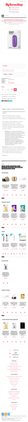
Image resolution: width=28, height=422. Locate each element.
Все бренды (10, 22)
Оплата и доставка (14, 367)
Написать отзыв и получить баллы (18, 109)
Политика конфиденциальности (14, 369)
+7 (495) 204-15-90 (15, 9)
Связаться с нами (14, 382)
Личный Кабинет (14, 404)
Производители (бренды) (14, 391)
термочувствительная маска (6, 168)
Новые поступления (14, 394)
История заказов (14, 406)
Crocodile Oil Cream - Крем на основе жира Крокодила (5, 186)
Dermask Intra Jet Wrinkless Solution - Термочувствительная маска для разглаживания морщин (5, 275)
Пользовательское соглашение (14, 366)
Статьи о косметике (14, 379)
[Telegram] (11, 101)
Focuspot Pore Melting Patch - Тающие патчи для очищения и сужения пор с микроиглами (22, 216)
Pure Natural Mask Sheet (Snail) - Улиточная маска (22, 303)
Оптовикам (14, 396)
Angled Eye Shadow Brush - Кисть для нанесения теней (5, 245)
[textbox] (15, 16)
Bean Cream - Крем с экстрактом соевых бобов (22, 245)
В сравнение (8, 254)
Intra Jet (8, 166)
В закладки (12, 89)
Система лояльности (14, 381)
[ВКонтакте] (2, 101)
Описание (4, 109)
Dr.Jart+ (9, 78)
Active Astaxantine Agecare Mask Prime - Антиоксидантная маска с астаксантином (22, 333)
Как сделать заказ (14, 364)
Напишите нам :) (15, 357)
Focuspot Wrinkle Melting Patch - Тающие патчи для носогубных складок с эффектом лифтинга (14, 216)
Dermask (3, 166)
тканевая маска (11, 167)
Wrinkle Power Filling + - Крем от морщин (23, 186)
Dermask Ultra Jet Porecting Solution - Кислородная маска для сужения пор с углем (14, 333)
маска (19, 166)
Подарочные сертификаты (14, 392)
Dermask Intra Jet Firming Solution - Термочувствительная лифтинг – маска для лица (5, 216)
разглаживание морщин (18, 167)
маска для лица (4, 167)
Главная (5, 22)
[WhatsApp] (8, 101)
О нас (14, 386)
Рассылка (14, 409)
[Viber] (6, 101)
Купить (4, 195)
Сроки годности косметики (14, 378)
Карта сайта (14, 384)
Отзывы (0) (9, 109)
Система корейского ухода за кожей (14, 376)
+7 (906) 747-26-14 (15, 7)
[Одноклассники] (4, 101)
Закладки (14, 407)
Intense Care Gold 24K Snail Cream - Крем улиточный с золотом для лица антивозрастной (14, 187)
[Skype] (9, 101)
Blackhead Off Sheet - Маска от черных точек (14, 303)
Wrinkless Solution (13, 166)
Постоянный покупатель (21, 1)
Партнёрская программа (14, 397)
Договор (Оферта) (14, 363)
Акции (14, 399)
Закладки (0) (23, 1)
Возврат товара (14, 371)
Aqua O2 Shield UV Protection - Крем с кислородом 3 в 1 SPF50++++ (14, 245)
